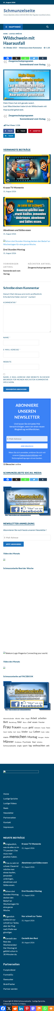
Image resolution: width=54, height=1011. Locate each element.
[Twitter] (34, 56)
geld (31, 727)
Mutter (47, 737)
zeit (47, 745)
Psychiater (27, 742)
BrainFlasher (9, 984)
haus (48, 727)
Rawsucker (8, 979)
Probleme (18, 742)
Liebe (47, 732)
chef (29, 722)
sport (25, 745)
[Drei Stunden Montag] (27, 243)
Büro (24, 722)
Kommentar (10, 302)
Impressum (8, 827)
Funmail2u (8, 974)
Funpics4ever (9, 970)
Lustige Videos (10, 803)
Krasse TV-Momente (13, 187)
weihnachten (39, 745)
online (12, 464)
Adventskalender (8, 718)
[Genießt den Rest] (11, 938)
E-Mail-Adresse (11, 350)
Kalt (14, 732)
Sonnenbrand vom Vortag (32, 64)
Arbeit (34, 718)
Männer (8, 741)
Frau (7, 726)
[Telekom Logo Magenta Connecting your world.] (25, 653)
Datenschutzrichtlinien (28, 455)
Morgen (41, 737)
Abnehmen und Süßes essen (17, 230)
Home (5, 34)
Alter (23, 718)
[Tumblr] (43, 56)
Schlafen (39, 742)
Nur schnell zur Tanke (32, 916)
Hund (5, 732)
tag (30, 745)
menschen (17, 736)
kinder (25, 731)
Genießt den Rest (30, 938)
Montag (32, 737)
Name (6, 337)
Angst (27, 718)
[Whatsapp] (25, 56)
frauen (16, 727)
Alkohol (17, 718)
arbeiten (42, 718)
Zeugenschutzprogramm (21, 61)
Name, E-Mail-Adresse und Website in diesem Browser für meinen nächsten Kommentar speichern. (26, 379)
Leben (36, 731)
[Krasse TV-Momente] (27, 170)
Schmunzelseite (9, 746)
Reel (34, 742)
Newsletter (8, 813)
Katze (19, 732)
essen (34, 722)
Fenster (42, 722)
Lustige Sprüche (15, 34)
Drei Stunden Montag (14, 249)
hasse (43, 728)
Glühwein (37, 728)
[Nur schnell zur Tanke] (11, 916)
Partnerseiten (9, 817)
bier (19, 721)
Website (7, 362)
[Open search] (47, 27)
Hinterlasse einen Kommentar (30, 48)
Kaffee (10, 732)
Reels (5, 808)
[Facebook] (8, 56)
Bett (5, 721)
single (19, 746)
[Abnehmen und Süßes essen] (27, 212)
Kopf (30, 732)
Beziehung (12, 722)
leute (43, 732)
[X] (16, 56)
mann (5, 737)
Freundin (25, 728)
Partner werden (10, 989)
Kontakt (7, 822)
